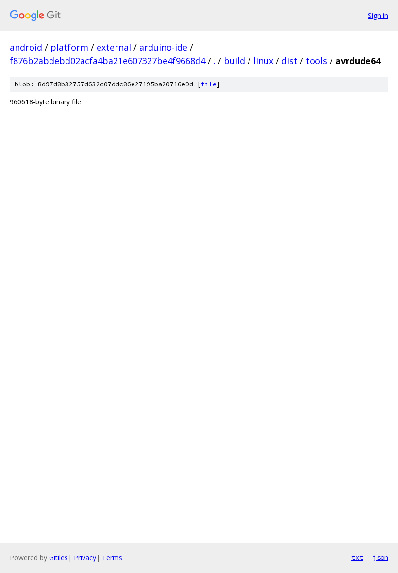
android (26, 47)
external (114, 47)
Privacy (85, 557)
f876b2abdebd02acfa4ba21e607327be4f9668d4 (107, 61)
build (234, 61)
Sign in (378, 15)
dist (290, 61)
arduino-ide (163, 47)
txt (357, 557)
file (208, 84)
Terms (112, 557)
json (380, 557)
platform (69, 47)
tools (316, 61)
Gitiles (58, 557)
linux (263, 61)
